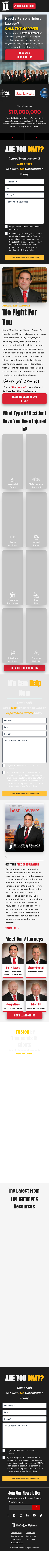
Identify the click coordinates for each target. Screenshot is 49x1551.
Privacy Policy (16, 1539)
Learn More (9, 1332)
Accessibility (16, 1533)
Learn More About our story (24, 399)
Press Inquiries (17, 1542)
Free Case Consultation (24, 55)
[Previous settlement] (12, 136)
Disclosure (30, 1539)
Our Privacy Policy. (25, 250)
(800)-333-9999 (26, 6)
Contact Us (31, 1536)
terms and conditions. (31, 226)
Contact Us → (12, 927)
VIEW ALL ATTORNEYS (24, 1015)
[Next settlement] (36, 136)
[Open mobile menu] (43, 6)
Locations (30, 1533)
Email (16, 1502)
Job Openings (17, 1536)
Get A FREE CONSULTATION (24, 668)
